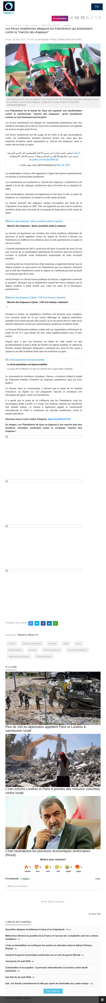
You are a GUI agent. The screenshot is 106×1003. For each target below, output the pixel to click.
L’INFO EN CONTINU (50, 25)
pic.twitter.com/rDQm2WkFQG (43, 159)
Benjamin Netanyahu (32, 643)
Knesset (52, 643)
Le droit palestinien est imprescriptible (27, 364)
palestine (67, 25)
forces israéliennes (52, 650)
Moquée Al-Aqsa (44, 656)
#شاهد (77, 153)
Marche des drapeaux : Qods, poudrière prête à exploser (36, 226)
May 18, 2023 (63, 165)
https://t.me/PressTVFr (59, 419)
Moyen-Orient (31, 25)
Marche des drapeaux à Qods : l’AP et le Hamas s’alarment (37, 302)
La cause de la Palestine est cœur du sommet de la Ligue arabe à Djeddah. (40, 369)
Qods (66, 643)
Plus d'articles (53, 991)
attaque (32, 650)
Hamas (12, 643)
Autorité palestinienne (77, 650)
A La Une (17, 25)
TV (97, 6)
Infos (7, 25)
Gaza (78, 643)
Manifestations (15, 650)
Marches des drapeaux (19, 656)
